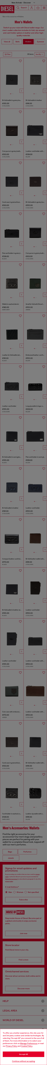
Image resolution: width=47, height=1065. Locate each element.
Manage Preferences (28, 1043)
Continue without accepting (23, 1061)
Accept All (23, 1054)
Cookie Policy (26, 1046)
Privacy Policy (11, 1046)
